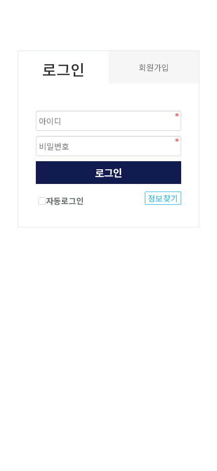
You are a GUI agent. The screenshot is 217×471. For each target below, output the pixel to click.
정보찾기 (163, 198)
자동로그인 (65, 201)
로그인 (108, 172)
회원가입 (154, 67)
